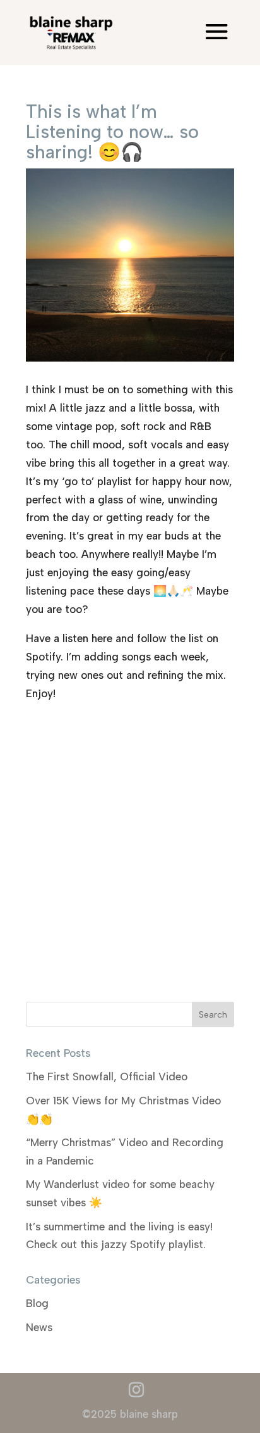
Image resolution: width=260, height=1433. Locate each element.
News (39, 1327)
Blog (37, 1303)
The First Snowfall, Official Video (106, 1076)
